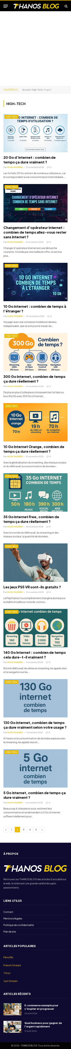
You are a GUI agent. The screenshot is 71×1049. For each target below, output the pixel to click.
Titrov (7, 973)
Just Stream (10, 980)
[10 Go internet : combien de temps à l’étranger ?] (35, 282)
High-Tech (37, 89)
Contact (8, 911)
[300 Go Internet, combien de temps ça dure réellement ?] (35, 352)
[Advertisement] (35, 48)
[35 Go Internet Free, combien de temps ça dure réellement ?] (35, 492)
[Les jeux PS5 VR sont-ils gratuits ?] (35, 562)
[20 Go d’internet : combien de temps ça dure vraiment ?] (35, 133)
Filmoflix (8, 957)
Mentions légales (12, 918)
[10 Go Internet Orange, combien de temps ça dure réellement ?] (35, 422)
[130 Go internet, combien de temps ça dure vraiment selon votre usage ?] (35, 698)
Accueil (26, 89)
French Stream (12, 965)
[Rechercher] (66, 6)
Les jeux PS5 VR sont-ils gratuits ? (32, 587)
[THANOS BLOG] (36, 6)
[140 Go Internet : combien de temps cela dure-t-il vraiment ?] (35, 628)
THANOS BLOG (29, 1045)
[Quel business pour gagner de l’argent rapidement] (12, 1027)
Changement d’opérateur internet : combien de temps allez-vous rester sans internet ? (35, 232)
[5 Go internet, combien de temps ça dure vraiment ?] (35, 768)
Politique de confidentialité (18, 924)
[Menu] (5, 6)
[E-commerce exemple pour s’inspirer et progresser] (12, 1009)
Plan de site (9, 931)
